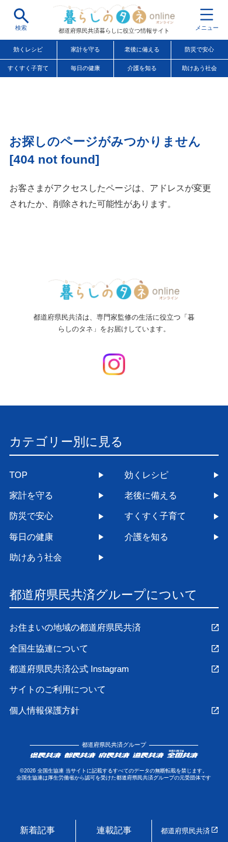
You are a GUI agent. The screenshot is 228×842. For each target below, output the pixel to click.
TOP (18, 475)
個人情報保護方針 (44, 710)
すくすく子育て (28, 68)
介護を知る (142, 68)
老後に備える (142, 49)
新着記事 (37, 830)
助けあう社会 (35, 557)
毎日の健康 (85, 68)
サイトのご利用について (57, 689)
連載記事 (114, 830)
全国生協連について (48, 648)
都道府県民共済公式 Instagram (69, 669)
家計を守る (85, 49)
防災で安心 (31, 516)
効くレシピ (28, 49)
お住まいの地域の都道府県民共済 (75, 627)
